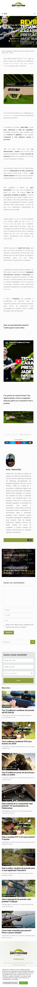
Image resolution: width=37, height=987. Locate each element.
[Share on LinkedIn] (24, 442)
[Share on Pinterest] (18, 442)
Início (3, 51)
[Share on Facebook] (7, 442)
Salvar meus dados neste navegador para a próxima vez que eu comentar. (19, 626)
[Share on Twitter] (13, 442)
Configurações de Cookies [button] (10, 983)
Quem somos (8, 963)
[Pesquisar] (32, 642)
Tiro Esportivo (21, 41)
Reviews (14, 41)
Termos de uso (29, 963)
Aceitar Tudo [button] (23, 983)
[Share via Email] (30, 442)
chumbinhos (17, 219)
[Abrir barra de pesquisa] (34, 14)
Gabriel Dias (18, 36)
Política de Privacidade (18, 965)
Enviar (18, 680)
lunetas (8, 289)
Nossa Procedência (18, 963)
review (25, 58)
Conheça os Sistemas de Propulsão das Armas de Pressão (15, 570)
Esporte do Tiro (9, 115)
